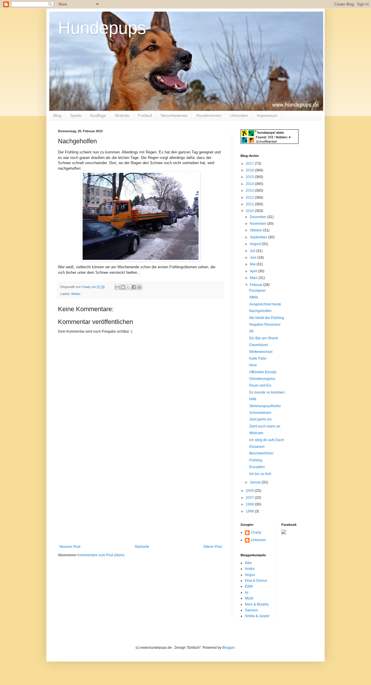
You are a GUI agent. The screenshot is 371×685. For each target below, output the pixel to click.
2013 (250, 191)
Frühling (255, 460)
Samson (251, 610)
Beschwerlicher (261, 453)
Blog (57, 115)
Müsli (249, 598)
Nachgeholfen (260, 311)
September (259, 237)
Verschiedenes (174, 115)
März (254, 278)
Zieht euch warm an (264, 426)
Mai (253, 264)
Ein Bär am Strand (263, 338)
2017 (250, 164)
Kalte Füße (257, 358)
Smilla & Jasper (257, 616)
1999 (250, 504)
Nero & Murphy (257, 604)
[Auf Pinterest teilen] (139, 287)
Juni (253, 257)
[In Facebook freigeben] (134, 287)
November (258, 224)
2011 (250, 204)
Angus (250, 575)
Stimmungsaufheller (265, 406)
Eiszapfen (257, 467)
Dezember (258, 217)
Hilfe (253, 399)
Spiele (75, 115)
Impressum (267, 115)
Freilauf (145, 115)
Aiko (248, 563)
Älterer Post (212, 547)
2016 (250, 170)
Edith (249, 586)
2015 (250, 177)
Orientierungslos (262, 379)
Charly (256, 532)
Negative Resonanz (265, 324)
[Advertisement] (140, 501)
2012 (250, 197)
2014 (250, 184)
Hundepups (102, 28)
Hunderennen (208, 115)
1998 (250, 511)
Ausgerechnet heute (265, 304)
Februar (256, 285)
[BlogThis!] (123, 287)
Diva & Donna (256, 581)
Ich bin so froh (260, 474)
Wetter (76, 294)
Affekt (253, 297)
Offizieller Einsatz (263, 372)
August (256, 244)
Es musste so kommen (267, 392)
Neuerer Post (69, 547)
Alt (251, 331)
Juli (253, 251)
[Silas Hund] (283, 533)
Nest (253, 365)
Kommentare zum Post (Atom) (100, 555)
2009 (250, 491)
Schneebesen (260, 413)
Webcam (256, 433)
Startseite (141, 547)
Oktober (256, 230)
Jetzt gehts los (260, 419)
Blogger (228, 648)
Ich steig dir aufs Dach (266, 440)
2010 (250, 211)
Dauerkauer (258, 345)
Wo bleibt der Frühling (266, 318)
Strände (122, 115)
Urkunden (239, 115)
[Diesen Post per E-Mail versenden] (117, 287)
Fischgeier (257, 291)
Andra (249, 569)
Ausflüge (98, 115)
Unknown (258, 540)
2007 (250, 498)
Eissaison (257, 447)
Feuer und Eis (260, 385)
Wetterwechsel (260, 352)
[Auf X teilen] (128, 287)
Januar (256, 482)
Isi (246, 592)
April (254, 271)
